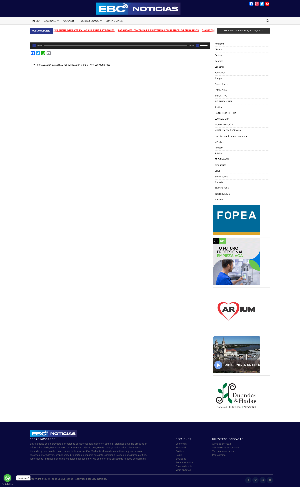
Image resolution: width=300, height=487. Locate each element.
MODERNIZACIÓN (224, 124)
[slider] (204, 45)
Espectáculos (221, 84)
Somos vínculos (184, 462)
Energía (218, 78)
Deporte (219, 61)
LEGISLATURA (222, 118)
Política (180, 451)
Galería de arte (184, 466)
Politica (218, 153)
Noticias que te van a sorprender (231, 136)
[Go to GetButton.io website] (7, 484)
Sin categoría (221, 176)
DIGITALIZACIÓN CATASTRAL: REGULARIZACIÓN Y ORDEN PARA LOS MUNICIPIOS (73, 65)
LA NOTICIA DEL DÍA (225, 113)
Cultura (218, 55)
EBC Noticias (99, 478)
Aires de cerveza (221, 443)
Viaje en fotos (183, 469)
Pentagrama (218, 454)
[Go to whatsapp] (7, 478)
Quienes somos (90, 21)
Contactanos (114, 21)
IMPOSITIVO (221, 95)
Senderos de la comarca (225, 447)
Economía (220, 66)
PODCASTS (68, 21)
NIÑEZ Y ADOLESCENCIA (228, 130)
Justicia (218, 107)
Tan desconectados (223, 451)
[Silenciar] (197, 45)
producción (220, 165)
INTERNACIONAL (223, 101)
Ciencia (218, 49)
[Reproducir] (34, 45)
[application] (120, 45)
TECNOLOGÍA (222, 188)
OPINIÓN (219, 141)
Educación (220, 72)
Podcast (219, 147)
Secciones (50, 21)
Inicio (36, 21)
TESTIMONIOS (222, 193)
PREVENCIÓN (222, 159)
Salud (217, 170)
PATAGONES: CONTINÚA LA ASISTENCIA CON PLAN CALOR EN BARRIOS (147, 30)
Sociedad (219, 182)
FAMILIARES (221, 90)
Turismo (219, 199)
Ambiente (219, 43)
